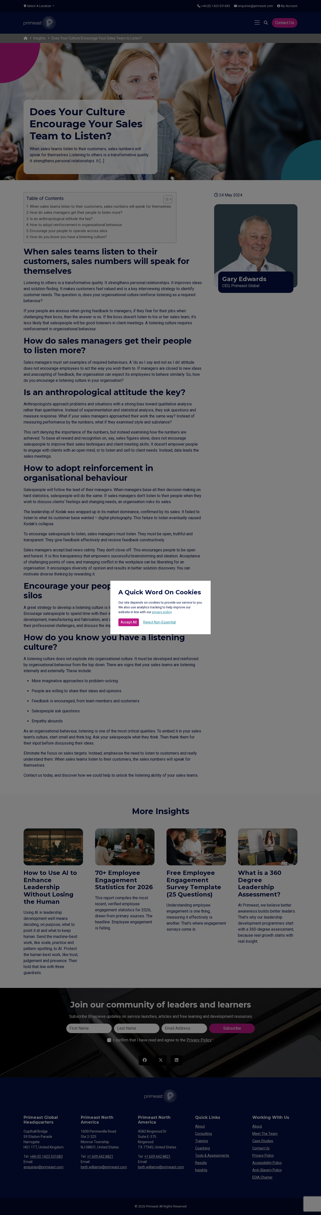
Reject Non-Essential (159, 622)
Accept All (129, 622)
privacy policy (162, 612)
